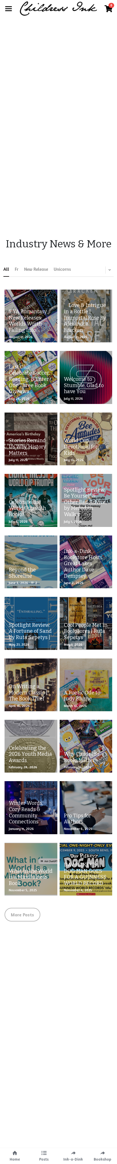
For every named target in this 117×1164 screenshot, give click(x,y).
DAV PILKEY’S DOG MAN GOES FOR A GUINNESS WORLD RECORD (85, 874)
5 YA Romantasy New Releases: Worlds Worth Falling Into (28, 320)
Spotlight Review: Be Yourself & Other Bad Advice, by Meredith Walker (85, 502)
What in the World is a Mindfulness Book (31, 877)
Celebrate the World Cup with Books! (27, 508)
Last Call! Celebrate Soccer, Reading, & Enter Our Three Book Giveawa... (29, 379)
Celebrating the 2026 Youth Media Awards (30, 754)
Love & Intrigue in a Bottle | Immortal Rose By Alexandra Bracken (85, 317)
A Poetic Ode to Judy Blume (82, 696)
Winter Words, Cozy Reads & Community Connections (26, 812)
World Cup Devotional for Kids (81, 447)
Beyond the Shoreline (22, 573)
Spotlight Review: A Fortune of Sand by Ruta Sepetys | (30, 631)
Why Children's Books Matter (81, 757)
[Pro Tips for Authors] (86, 807)
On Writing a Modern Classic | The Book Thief (28, 692)
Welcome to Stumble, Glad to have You (84, 385)
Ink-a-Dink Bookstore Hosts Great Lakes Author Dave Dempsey (83, 563)
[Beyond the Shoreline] (31, 561)
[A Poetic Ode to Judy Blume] (86, 684)
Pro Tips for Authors (77, 819)
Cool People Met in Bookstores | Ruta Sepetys (85, 631)
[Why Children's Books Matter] (86, 746)
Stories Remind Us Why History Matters (27, 447)
